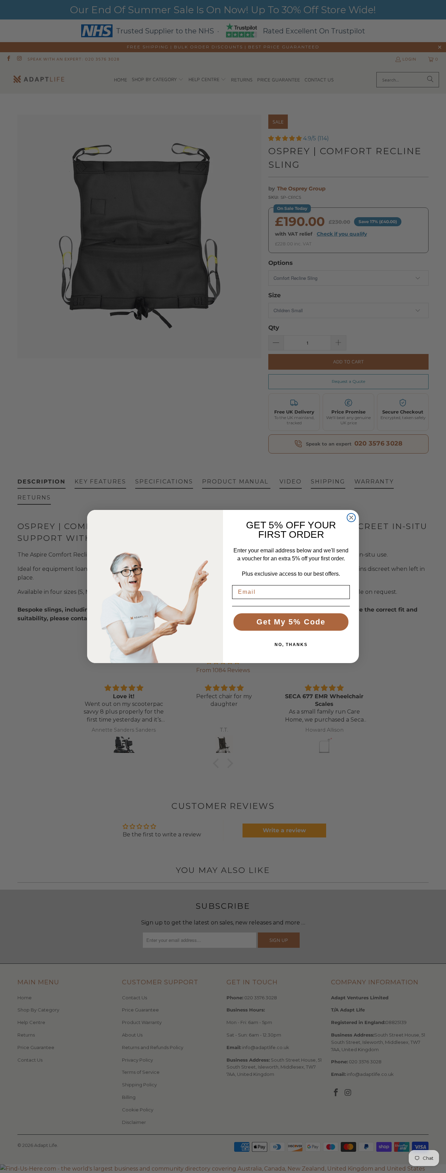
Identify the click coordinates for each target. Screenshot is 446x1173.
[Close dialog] (351, 517)
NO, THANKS (291, 644)
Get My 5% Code (290, 621)
